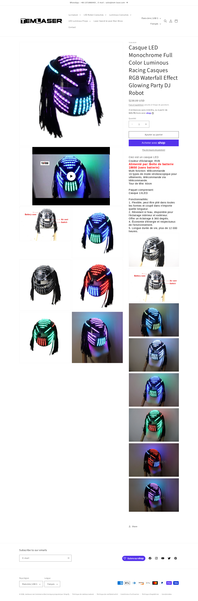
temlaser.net (30, 594)
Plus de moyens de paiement (153, 150)
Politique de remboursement (83, 594)
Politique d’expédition (150, 594)
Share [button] (134, 526)
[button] (74, 15)
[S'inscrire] (68, 558)
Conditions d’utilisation (130, 594)
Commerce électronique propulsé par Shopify (52, 594)
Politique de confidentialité (107, 594)
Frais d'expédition (136, 105)
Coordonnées (167, 594)
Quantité (132, 118)
